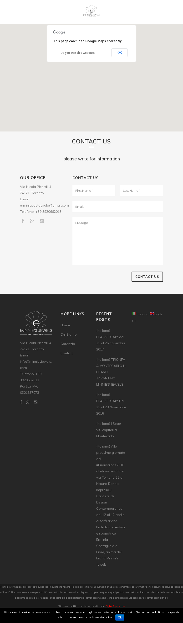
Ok (120, 617)
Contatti (67, 353)
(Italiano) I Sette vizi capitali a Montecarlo (108, 429)
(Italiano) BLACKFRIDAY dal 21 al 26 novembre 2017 (110, 339)
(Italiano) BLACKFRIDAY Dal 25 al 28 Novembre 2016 (111, 404)
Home (65, 325)
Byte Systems (115, 606)
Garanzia (68, 344)
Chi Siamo (69, 334)
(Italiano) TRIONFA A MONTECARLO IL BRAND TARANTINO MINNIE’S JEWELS (111, 372)
